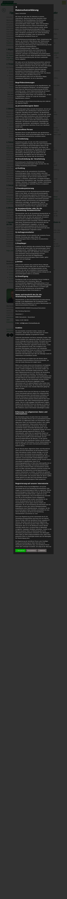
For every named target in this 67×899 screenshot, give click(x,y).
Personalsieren (31, 550)
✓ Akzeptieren (21, 550)
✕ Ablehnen (42, 550)
